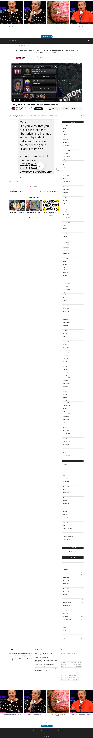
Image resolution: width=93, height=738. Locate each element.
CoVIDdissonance (77, 658)
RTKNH (69, 679)
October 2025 (66, 153)
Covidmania (63, 660)
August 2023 (65, 225)
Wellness (69, 684)
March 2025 (65, 173)
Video (74, 40)
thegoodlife (79, 681)
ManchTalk (63, 673)
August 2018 (65, 386)
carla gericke (78, 655)
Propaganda (63, 679)
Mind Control (70, 673)
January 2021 (66, 311)
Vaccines (63, 684)
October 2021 (66, 286)
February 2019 (66, 375)
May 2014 (65, 452)
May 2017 (65, 411)
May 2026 (65, 134)
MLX (76, 673)
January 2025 (66, 178)
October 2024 (66, 186)
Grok (62, 666)
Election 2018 (66, 486)
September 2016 (66, 419)
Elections (65, 497)
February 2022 (66, 275)
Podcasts (69, 40)
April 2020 (65, 336)
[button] (11, 209)
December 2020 (66, 314)
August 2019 (65, 358)
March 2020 (65, 339)
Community (65, 478)
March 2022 (65, 272)
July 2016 (65, 425)
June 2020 (65, 330)
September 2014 (66, 447)
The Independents (67, 539)
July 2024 (65, 195)
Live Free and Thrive (65, 671)
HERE (18, 177)
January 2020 (66, 344)
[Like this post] (31, 186)
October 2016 (66, 416)
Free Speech (80, 662)
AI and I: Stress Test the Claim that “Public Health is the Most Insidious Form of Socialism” (46, 669)
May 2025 (65, 167)
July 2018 (65, 389)
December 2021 (66, 281)
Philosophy (80, 675)
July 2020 (65, 328)
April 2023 (65, 236)
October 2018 (66, 380)
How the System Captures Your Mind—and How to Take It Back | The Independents (46, 661)
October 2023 (66, 220)
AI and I (68, 653)
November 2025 (66, 150)
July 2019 (65, 361)
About (58, 40)
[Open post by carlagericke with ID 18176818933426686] (11, 12)
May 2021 (65, 300)
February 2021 (66, 308)
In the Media (65, 517)
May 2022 (65, 267)
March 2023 (65, 239)
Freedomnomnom (67, 506)
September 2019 (66, 355)
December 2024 (66, 181)
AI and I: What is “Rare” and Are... (17, 212)
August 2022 (65, 258)
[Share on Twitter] (34, 186)
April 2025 (65, 170)
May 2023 (65, 233)
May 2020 (65, 333)
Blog (63, 40)
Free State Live (66, 503)
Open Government (72, 675)
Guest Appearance (69, 666)
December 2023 (66, 214)
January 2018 (66, 402)
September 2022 (66, 256)
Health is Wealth (78, 666)
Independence (63, 668)
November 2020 (66, 317)
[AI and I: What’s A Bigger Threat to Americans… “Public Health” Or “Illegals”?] (51, 205)
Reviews (64, 533)
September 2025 (66, 156)
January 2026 (66, 145)
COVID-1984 (70, 658)
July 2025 (65, 161)
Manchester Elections (75, 671)
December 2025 (66, 148)
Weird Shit (22, 181)
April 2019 (65, 369)
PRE (78, 677)
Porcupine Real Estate (68, 528)
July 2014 (65, 449)
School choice (76, 679)
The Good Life (72, 681)
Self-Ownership (64, 681)
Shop (84, 40)
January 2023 (66, 245)
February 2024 (66, 209)
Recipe (64, 531)
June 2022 (65, 264)
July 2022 (65, 261)
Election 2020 (66, 489)
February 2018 (66, 400)
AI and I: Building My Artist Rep (34, 212)
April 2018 (65, 397)
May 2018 (65, 394)
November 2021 (66, 283)
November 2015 (66, 433)
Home (10, 45)
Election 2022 (66, 492)
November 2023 (66, 217)
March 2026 (65, 139)
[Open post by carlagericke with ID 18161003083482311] (58, 12)
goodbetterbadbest (77, 664)
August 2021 (65, 292)
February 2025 (66, 175)
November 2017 (66, 405)
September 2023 (66, 222)
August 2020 (65, 325)
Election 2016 (66, 484)
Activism (65, 464)
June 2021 (65, 297)
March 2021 (65, 305)
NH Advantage (64, 675)
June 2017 (65, 408)
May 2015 (65, 438)
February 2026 (66, 142)
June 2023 (65, 231)
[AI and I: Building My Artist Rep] (34, 205)
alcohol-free (74, 653)
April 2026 (65, 137)
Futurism (65, 511)
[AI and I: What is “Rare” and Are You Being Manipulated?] (17, 205)
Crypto (69, 660)
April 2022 (65, 270)
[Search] (91, 41)
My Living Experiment (67, 522)
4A (64, 653)
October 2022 (66, 253)
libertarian (16, 181)
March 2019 (65, 372)
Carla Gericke (40, 52)
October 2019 (66, 353)
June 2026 (65, 131)
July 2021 (65, 294)
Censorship (63, 658)
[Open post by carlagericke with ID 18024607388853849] (81, 12)
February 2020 (66, 341)
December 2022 (66, 247)
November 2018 (66, 377)
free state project (64, 664)
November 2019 (66, 350)
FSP (71, 664)
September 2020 (66, 322)
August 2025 (65, 159)
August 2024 (66, 192)
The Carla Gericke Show (68, 536)
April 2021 (65, 303)
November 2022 (66, 250)
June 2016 (65, 427)
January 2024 (66, 211)
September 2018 (66, 383)
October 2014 (66, 444)
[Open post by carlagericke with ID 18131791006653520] (35, 12)
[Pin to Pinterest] (35, 186)
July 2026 (65, 128)
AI (63, 467)
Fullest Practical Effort (68, 509)
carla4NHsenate (70, 655)
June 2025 (65, 164)
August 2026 (65, 125)
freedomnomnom (72, 662)
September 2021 (66, 289)
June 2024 (65, 197)
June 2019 (65, 364)
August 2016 (65, 422)
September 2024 (66, 189)
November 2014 (66, 441)
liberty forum (77, 668)
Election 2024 (66, 495)
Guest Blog (65, 514)
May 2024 (65, 200)
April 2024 (65, 203)
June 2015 (65, 436)
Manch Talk (65, 520)
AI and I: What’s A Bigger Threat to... (51, 213)
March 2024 (65, 206)
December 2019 (66, 347)
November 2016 (66, 414)
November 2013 (66, 455)
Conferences (66, 481)
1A (61, 653)
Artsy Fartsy (65, 473)
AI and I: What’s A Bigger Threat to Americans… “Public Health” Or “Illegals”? (45, 665)
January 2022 (66, 278)
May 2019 (65, 366)
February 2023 (66, 242)
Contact (79, 40)
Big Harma (63, 655)
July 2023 (65, 228)
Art (11, 181)
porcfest (63, 677)
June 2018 (65, 391)
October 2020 (66, 319)
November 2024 (66, 184)
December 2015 (66, 430)
